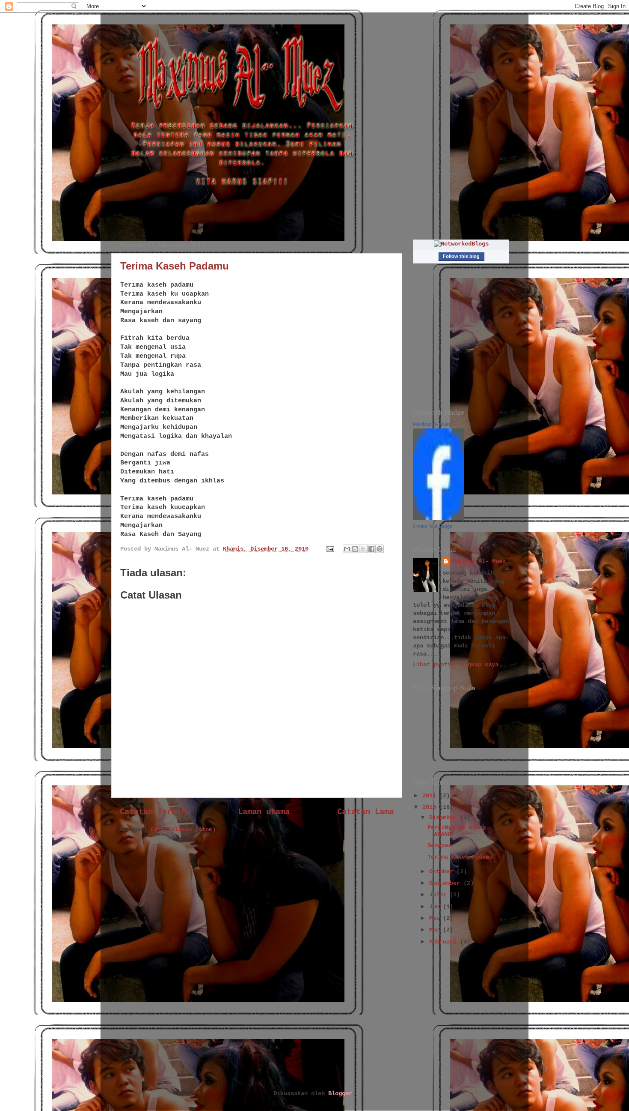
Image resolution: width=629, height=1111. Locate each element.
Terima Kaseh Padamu (174, 266)
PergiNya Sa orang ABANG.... (456, 831)
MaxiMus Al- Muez (432, 424)
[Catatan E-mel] (330, 549)
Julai (439, 895)
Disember (444, 818)
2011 (430, 796)
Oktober (443, 871)
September (446, 883)
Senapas (439, 845)
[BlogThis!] (355, 549)
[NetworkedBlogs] (461, 244)
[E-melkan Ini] (347, 549)
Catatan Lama (365, 812)
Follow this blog (461, 256)
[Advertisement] (455, 1018)
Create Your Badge (432, 526)
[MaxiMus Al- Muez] (438, 518)
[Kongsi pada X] (363, 549)
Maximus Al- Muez (478, 561)
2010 (430, 807)
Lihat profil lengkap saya (455, 665)
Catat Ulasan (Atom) (183, 830)
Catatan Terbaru (155, 812)
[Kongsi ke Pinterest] (379, 549)
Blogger (340, 1093)
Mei (436, 918)
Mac (436, 930)
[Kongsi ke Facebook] (371, 549)
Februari (444, 942)
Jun (436, 907)
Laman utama (264, 812)
